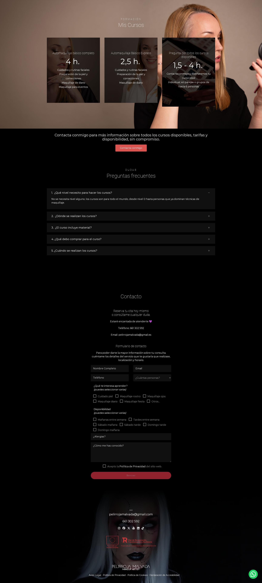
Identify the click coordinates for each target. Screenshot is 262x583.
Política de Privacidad (132, 466)
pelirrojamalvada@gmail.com (131, 514)
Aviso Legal (95, 575)
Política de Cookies (138, 575)
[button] (253, 574)
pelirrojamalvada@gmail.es (135, 334)
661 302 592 (137, 328)
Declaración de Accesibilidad (164, 575)
